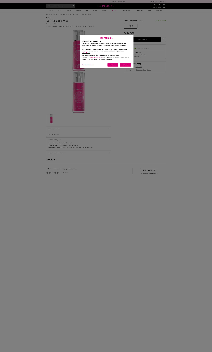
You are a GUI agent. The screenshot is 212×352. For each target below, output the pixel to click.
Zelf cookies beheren (88, 64)
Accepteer (125, 64)
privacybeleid (86, 52)
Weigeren (112, 64)
